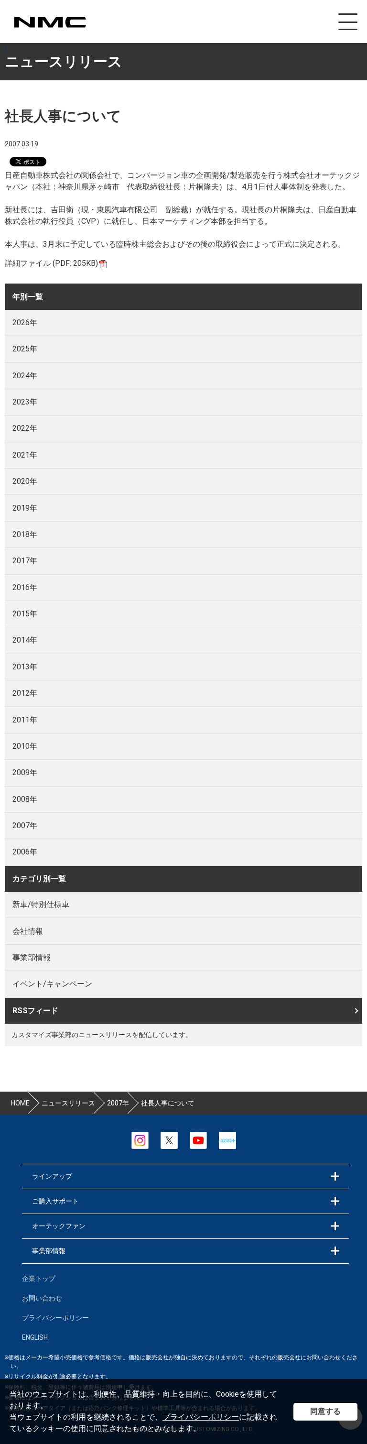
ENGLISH (35, 1337)
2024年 (24, 375)
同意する (325, 1411)
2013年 (24, 666)
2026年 (24, 322)
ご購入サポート (55, 1201)
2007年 (24, 825)
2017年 (24, 560)
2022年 (24, 428)
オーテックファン (59, 1226)
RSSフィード (35, 1010)
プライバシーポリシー (200, 1417)
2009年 (24, 772)
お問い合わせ (42, 1298)
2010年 (24, 746)
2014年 (24, 640)
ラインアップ (52, 1176)
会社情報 (27, 931)
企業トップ (38, 1278)
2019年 (24, 508)
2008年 (24, 799)
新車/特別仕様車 (40, 904)
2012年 (24, 693)
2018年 (24, 534)
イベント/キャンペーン (52, 983)
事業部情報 (31, 957)
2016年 (24, 587)
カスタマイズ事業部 (49, 22)
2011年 (24, 719)
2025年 (24, 348)
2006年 (24, 851)
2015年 (24, 613)
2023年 (24, 401)
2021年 (24, 454)
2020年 (24, 481)
